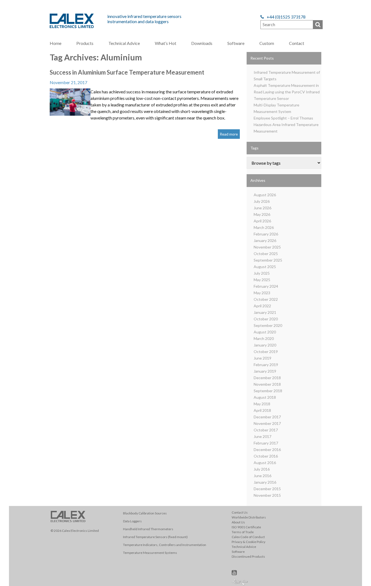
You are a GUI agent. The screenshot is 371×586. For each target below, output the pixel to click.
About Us (238, 522)
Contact (296, 43)
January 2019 (265, 371)
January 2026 (265, 240)
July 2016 (262, 469)
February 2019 (266, 364)
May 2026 (262, 214)
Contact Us (240, 512)
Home (55, 43)
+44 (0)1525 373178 (286, 16)
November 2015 (267, 495)
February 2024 (266, 286)
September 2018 (268, 390)
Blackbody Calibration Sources (145, 513)
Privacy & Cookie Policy (248, 542)
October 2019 (266, 351)
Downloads (201, 43)
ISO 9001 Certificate (246, 527)
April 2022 (262, 305)
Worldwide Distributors (249, 517)
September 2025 (268, 260)
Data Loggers (132, 521)
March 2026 (264, 227)
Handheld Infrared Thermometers (148, 529)
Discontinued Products (248, 556)
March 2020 (264, 338)
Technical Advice (124, 43)
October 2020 (266, 319)
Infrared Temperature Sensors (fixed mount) (155, 537)
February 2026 (266, 234)
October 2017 (266, 430)
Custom (266, 43)
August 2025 (265, 266)
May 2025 (262, 279)
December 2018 (267, 377)
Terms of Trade (243, 532)
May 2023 (262, 292)
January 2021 (265, 312)
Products (84, 43)
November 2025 (267, 247)
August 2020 (265, 332)
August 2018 (265, 397)
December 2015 (267, 488)
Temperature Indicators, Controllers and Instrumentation (164, 545)
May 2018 (262, 403)
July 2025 (262, 273)
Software (235, 43)
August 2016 (265, 462)
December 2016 (267, 449)
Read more (229, 134)
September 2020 (268, 325)
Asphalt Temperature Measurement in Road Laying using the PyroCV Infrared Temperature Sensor (287, 92)
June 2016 (262, 475)
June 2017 (262, 436)
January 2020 (265, 345)
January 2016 (265, 482)
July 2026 (262, 201)
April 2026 (262, 221)
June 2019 (262, 358)
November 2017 (267, 423)
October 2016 (266, 456)
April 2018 (262, 410)
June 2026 (262, 207)
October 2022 (266, 299)
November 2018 (267, 384)
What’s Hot (165, 43)
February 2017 (266, 443)
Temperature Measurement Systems (150, 553)
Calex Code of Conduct (248, 537)
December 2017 (267, 417)
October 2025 (266, 253)
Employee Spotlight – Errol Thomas (283, 118)
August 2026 (265, 194)
